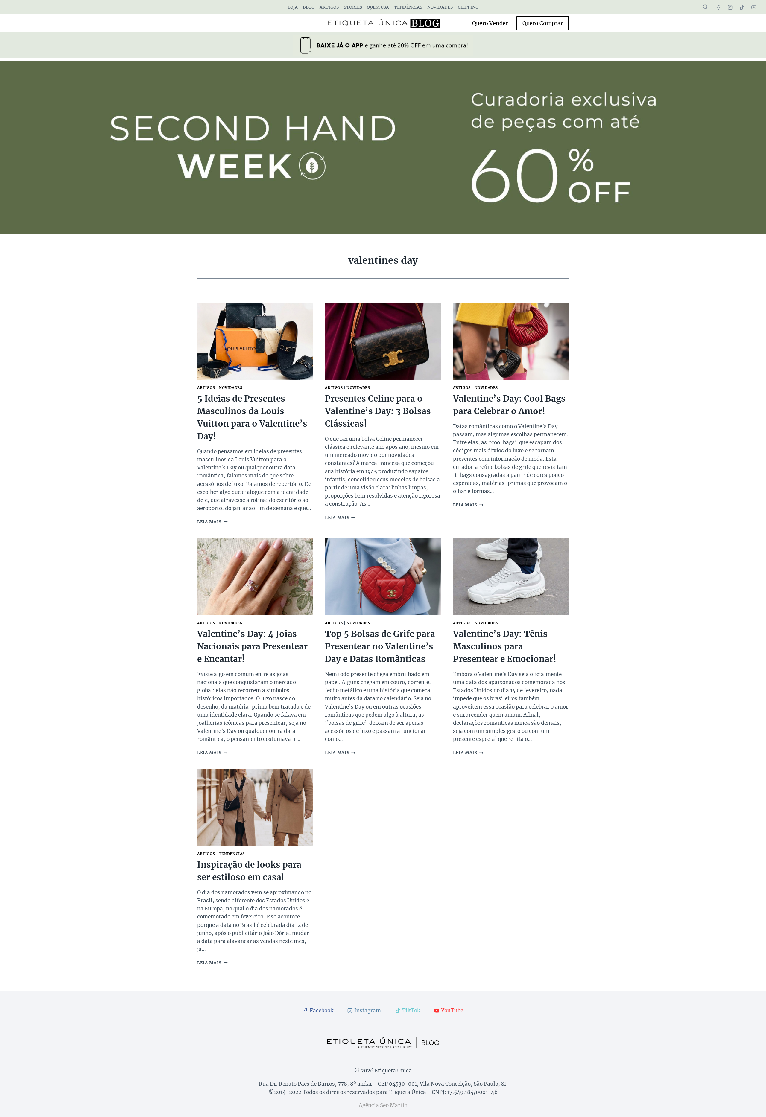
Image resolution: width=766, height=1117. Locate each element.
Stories (353, 7)
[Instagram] (730, 7)
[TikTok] (742, 7)
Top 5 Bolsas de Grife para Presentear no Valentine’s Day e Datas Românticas (380, 646)
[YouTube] (754, 7)
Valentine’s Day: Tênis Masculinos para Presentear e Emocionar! (504, 646)
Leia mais (212, 521)
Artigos (329, 7)
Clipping (468, 7)
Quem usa (378, 7)
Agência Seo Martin (383, 1105)
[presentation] (255, 341)
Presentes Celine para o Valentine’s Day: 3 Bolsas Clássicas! (378, 411)
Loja (293, 7)
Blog (308, 7)
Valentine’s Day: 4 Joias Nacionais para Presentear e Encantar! (252, 646)
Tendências (408, 7)
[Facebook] (719, 7)
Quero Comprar (542, 23)
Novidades (440, 7)
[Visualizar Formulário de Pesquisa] (705, 7)
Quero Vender (490, 23)
